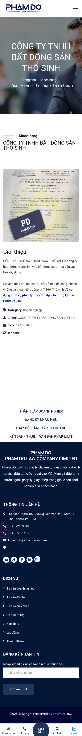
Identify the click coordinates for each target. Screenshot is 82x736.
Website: (14, 333)
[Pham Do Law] (23, 8)
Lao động (13, 632)
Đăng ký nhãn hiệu (41, 420)
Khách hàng (48, 80)
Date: (11, 325)
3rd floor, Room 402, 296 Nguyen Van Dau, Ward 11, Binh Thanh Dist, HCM (41, 516)
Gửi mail (16, 689)
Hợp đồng (13, 623)
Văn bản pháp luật (56, 436)
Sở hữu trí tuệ (15, 615)
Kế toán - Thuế (22, 436)
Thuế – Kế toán (16, 641)
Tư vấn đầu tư (16, 597)
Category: (15, 310)
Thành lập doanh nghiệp (41, 411)
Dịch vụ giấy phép (18, 606)
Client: (12, 318)
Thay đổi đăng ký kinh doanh (41, 428)
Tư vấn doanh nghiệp (20, 588)
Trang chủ (29, 80)
